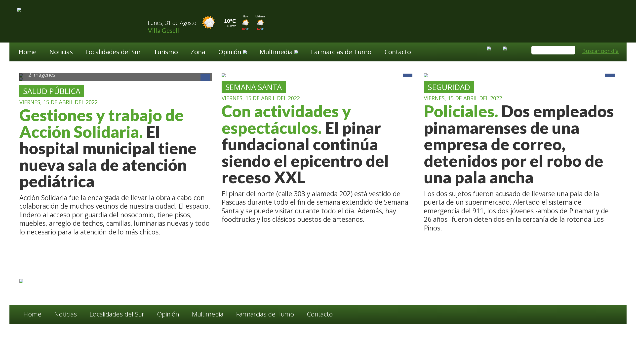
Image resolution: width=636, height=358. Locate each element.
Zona (198, 52)
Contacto (397, 52)
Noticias (61, 52)
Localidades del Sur (113, 52)
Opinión (168, 314)
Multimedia (207, 314)
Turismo (166, 52)
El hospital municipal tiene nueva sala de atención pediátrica (108, 148)
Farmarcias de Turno (341, 52)
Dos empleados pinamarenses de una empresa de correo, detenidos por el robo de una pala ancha (519, 144)
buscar (569, 50)
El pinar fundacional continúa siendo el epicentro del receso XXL (305, 144)
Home (28, 52)
